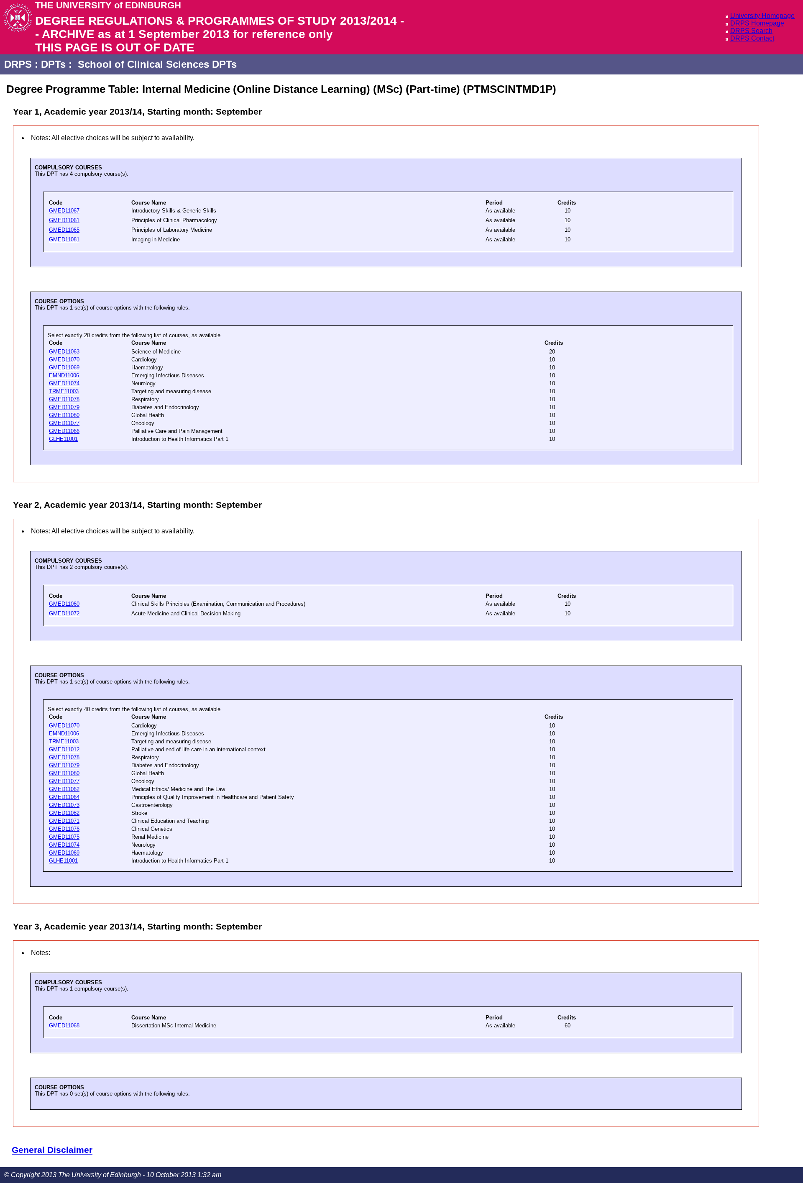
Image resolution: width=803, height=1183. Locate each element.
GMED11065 (64, 230)
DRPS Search (751, 30)
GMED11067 (64, 210)
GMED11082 (64, 813)
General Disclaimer (52, 1150)
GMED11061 (64, 220)
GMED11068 (64, 1025)
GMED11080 (64, 415)
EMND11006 (64, 375)
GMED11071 (64, 821)
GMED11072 (64, 613)
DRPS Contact (752, 38)
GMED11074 (64, 383)
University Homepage (762, 15)
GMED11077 (64, 423)
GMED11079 (64, 407)
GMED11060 (64, 604)
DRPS (18, 64)
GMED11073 (64, 805)
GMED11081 (64, 239)
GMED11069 (64, 367)
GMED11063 (64, 351)
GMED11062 (64, 789)
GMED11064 (64, 797)
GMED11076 (64, 829)
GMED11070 (64, 359)
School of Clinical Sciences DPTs (157, 64)
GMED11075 (64, 837)
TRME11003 (64, 391)
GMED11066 (64, 431)
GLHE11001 (63, 439)
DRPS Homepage (757, 23)
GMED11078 (64, 399)
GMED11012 (64, 749)
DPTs (53, 64)
